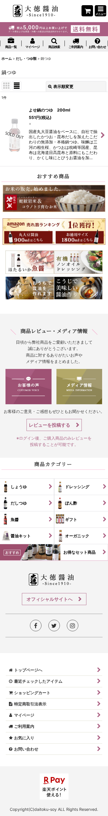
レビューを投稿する (50, 425)
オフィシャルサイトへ (50, 599)
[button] (100, 10)
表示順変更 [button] (63, 86)
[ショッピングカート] (87, 10)
